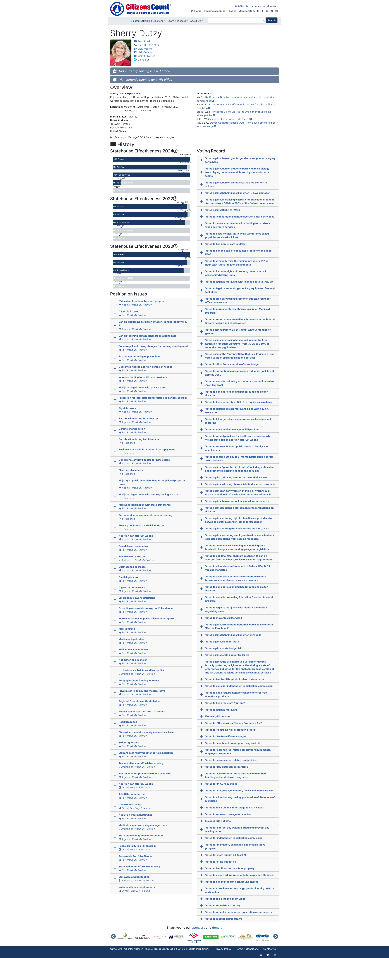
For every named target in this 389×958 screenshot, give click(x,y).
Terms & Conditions (247, 948)
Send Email (143, 41)
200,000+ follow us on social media (255, 6)
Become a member (215, 10)
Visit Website (145, 48)
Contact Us (269, 948)
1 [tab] (192, 942)
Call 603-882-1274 (148, 45)
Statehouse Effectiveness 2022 (141, 198)
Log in (232, 10)
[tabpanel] (194, 937)
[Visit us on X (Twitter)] (267, 11)
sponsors (198, 927)
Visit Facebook (146, 52)
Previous (113, 937)
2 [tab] (196, 942)
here (148, 137)
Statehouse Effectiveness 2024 (141, 151)
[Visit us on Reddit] (271, 11)
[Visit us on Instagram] (276, 11)
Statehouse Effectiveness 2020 (141, 246)
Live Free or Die (157, 949)
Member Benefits (249, 10)
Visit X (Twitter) (146, 55)
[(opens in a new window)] (126, 937)
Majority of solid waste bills (229, 119)
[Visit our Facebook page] (263, 11)
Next (275, 937)
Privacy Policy (223, 948)
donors (217, 927)
